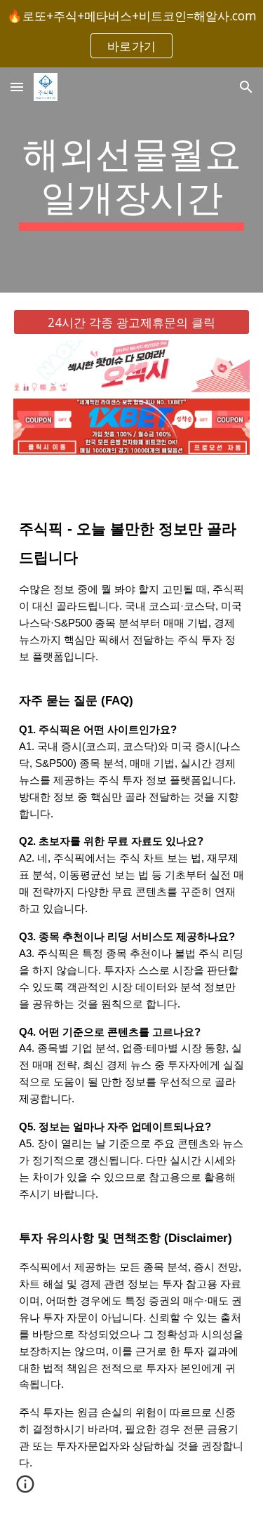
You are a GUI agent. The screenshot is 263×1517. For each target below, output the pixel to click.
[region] (131, 33)
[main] (131, 179)
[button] (17, 86)
